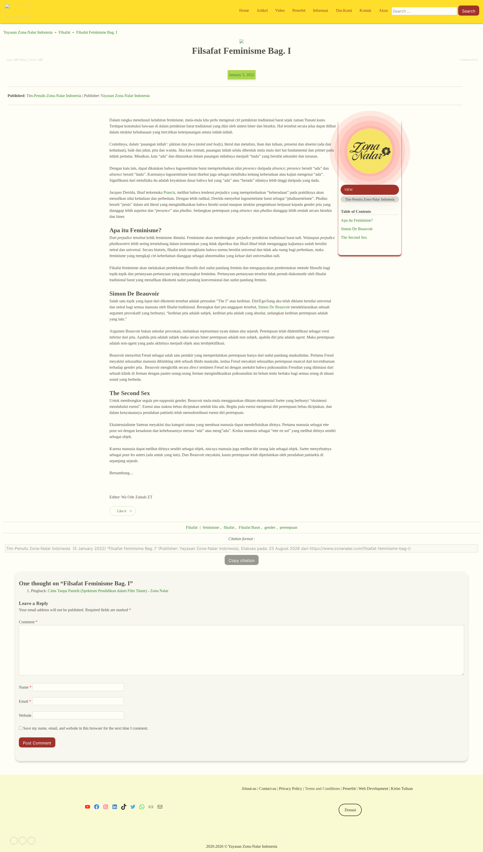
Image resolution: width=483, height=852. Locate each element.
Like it (121, 511)
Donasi (350, 810)
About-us (249, 788)
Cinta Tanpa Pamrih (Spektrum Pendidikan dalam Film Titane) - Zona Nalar (108, 591)
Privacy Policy (290, 788)
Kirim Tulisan (402, 788)
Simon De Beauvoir (274, 307)
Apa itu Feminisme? (357, 220)
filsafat (229, 527)
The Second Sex (354, 237)
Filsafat (64, 32)
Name (25, 687)
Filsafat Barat (249, 527)
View (348, 190)
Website (25, 715)
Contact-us (267, 788)
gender (269, 527)
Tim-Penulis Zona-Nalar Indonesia (53, 95)
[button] (14, 840)
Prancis (169, 192)
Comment (28, 622)
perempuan (288, 527)
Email (25, 701)
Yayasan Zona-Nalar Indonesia (28, 32)
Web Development (373, 788)
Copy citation (242, 560)
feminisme (211, 527)
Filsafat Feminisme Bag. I (96, 32)
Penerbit (349, 788)
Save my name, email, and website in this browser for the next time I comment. (85, 728)
